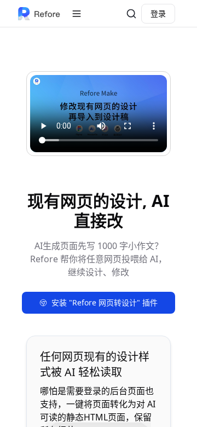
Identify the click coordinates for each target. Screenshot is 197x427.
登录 (158, 13)
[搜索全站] (131, 13)
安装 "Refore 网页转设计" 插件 (104, 302)
